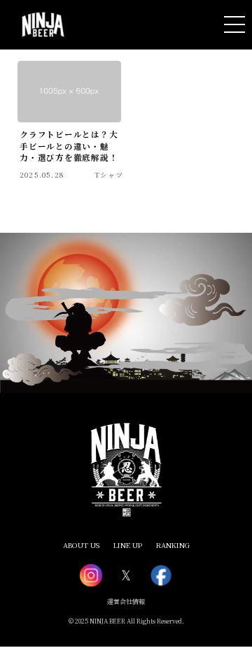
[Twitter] (126, 575)
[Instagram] (91, 575)
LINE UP (127, 545)
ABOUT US (81, 545)
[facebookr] (161, 575)
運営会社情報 (126, 601)
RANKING (173, 545)
